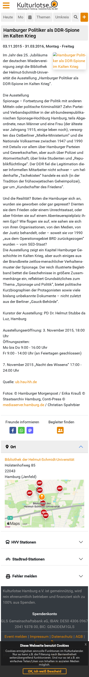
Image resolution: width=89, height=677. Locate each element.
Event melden (16, 636)
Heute (8, 17)
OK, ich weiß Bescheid (44, 671)
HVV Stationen (23, 542)
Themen (43, 17)
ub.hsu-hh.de (26, 382)
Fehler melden (24, 576)
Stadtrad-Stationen (28, 559)
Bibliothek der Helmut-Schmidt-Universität (39, 459)
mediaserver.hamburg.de (23, 405)
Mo (20, 17)
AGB (79, 636)
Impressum (39, 636)
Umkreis (62, 17)
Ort (13, 447)
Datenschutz (62, 636)
